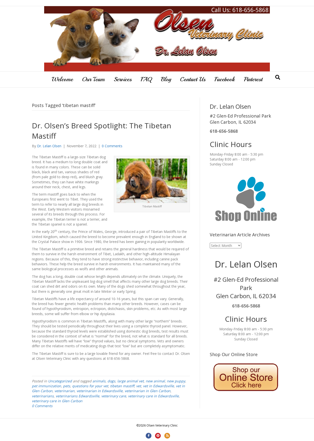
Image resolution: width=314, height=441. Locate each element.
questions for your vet (90, 386)
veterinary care (113, 396)
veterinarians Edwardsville (77, 396)
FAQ (146, 79)
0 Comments (112, 146)
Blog (166, 79)
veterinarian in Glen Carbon (147, 390)
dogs (111, 381)
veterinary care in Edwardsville (153, 396)
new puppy (176, 381)
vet (138, 386)
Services (123, 79)
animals (98, 381)
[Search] (277, 77)
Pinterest (253, 79)
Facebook (225, 79)
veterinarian (64, 390)
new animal (155, 381)
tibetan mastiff (122, 386)
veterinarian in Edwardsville (100, 390)
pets (66, 386)
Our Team (93, 79)
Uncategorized (60, 381)
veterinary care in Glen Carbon (57, 401)
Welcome (62, 79)
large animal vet (130, 381)
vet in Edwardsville (158, 386)
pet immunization (46, 386)
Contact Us (193, 79)
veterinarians (43, 396)
